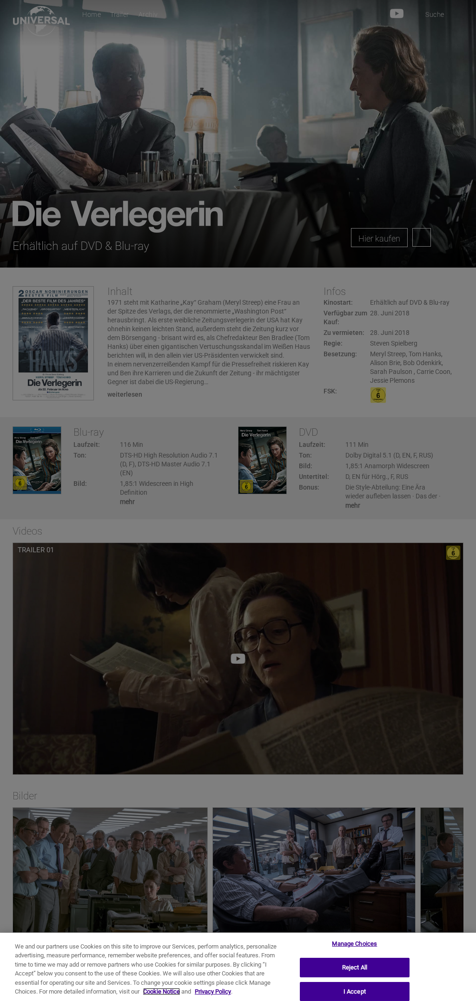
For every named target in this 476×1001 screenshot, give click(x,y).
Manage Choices (354, 944)
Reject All (354, 967)
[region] (238, 967)
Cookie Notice (161, 991)
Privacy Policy (213, 991)
